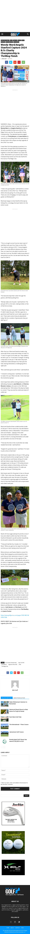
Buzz (11, 40)
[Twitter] (19, 922)
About (12, 927)
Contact (17, 927)
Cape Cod (15, 40)
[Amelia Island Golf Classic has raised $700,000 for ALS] (4, 741)
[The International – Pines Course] (4, 726)
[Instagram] (15, 922)
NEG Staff (4, 58)
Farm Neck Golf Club (15, 717)
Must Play (3, 42)
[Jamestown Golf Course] (4, 734)
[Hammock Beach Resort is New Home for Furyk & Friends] (4, 711)
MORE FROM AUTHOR (19, 698)
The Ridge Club (4, 666)
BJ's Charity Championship (11, 662)
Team (22, 927)
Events (19, 40)
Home (2, 38)
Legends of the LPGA (12, 664)
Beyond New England (5, 40)
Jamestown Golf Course (16, 732)
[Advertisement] (15, 16)
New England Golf (9, 42)
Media (23, 40)
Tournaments (16, 42)
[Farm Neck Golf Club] (4, 719)
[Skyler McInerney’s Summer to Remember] (4, 704)
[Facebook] (10, 922)
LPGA (20, 664)
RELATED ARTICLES (7, 698)
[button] (28, 34)
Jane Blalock (4, 664)
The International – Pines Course (18, 724)
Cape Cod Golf (21, 662)
